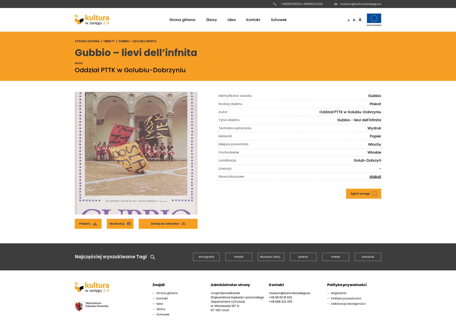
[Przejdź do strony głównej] (92, 20)
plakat (375, 176)
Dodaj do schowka (165, 224)
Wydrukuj (117, 224)
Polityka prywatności (346, 298)
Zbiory (211, 19)
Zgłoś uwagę (363, 192)
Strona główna (182, 19)
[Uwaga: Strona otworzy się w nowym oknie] (374, 20)
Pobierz (89, 222)
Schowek (279, 19)
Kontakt (253, 19)
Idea (232, 19)
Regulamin (338, 293)
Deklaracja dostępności (348, 304)
